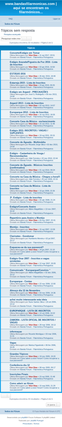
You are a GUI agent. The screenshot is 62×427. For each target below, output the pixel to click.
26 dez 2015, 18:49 (47, 76)
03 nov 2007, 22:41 (47, 220)
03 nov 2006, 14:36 (47, 293)
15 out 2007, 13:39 (47, 229)
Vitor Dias (33, 55)
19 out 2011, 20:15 (47, 135)
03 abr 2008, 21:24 (47, 200)
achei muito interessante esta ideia (28, 299)
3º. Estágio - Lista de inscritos (26, 197)
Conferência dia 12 (20, 365)
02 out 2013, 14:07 (47, 105)
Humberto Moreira (36, 238)
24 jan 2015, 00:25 (47, 85)
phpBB (24, 417)
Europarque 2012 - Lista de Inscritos (29, 112)
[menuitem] (9, 19)
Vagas (13, 342)
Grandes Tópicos (19, 354)
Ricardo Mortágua (36, 334)
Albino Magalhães (36, 209)
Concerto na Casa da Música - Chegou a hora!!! (35, 176)
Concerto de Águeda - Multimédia (27, 142)
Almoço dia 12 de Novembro (25, 290)
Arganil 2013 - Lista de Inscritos (27, 103)
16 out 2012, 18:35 (47, 115)
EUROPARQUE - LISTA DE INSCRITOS (30, 310)
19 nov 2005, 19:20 (47, 356)
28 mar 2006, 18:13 (47, 325)
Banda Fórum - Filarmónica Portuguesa (36, 57)
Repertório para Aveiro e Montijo (27, 218)
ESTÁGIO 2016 (17, 73)
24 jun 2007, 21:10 (47, 250)
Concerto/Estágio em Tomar (25, 53)
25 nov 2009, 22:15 (50, 179)
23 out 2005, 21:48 (47, 377)
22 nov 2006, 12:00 (47, 284)
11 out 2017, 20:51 (47, 55)
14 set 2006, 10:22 (47, 313)
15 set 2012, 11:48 (47, 124)
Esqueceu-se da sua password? (27, 247)
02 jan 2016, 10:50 (47, 67)
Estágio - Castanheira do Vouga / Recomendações (27, 154)
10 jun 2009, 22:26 (47, 191)
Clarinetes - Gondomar (22, 236)
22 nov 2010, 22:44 (50, 158)
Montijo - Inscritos (19, 227)
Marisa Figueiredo (36, 345)
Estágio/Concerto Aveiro (23, 206)
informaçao (16, 331)
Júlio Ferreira (34, 158)
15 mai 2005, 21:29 (47, 386)
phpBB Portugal (37, 420)
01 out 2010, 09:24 (47, 170)
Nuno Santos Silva (36, 302)
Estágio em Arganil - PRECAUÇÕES (29, 92)
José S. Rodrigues (36, 94)
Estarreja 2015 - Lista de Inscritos (27, 83)
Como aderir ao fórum (21, 383)
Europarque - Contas (21, 281)
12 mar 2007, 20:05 (47, 263)
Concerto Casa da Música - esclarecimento (32, 121)
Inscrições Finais (19, 374)
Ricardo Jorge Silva (37, 144)
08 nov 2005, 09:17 (47, 367)
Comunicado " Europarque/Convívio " (30, 270)
